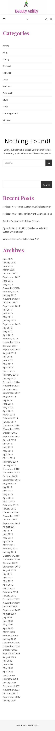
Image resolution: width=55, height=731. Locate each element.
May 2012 (8, 494)
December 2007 (11, 685)
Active (6, 45)
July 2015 (7, 356)
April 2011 (8, 541)
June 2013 (8, 447)
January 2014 (9, 421)
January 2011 (9, 552)
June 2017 (8, 313)
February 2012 (10, 505)
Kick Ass (7, 72)
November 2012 (11, 472)
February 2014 (10, 418)
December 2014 (11, 382)
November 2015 (11, 342)
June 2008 (8, 664)
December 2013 (11, 425)
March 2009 (9, 631)
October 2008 (10, 649)
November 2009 (11, 602)
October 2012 (10, 476)
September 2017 (11, 305)
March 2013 (9, 458)
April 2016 (8, 334)
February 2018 (10, 291)
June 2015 (8, 360)
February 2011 (10, 548)
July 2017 (7, 309)
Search (46, 184)
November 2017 (11, 298)
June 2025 (8, 258)
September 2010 (11, 566)
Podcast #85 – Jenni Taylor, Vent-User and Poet (27, 213)
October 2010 (10, 562)
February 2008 (10, 678)
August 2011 (9, 526)
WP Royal (34, 725)
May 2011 (8, 537)
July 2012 (7, 487)
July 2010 (7, 573)
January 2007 (9, 700)
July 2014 (7, 400)
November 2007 (11, 689)
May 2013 (8, 450)
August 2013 (9, 439)
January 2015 (9, 378)
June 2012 (8, 490)
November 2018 (11, 287)
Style (5, 99)
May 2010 (8, 581)
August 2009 (9, 613)
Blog (5, 52)
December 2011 (11, 512)
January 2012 (9, 508)
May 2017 (8, 316)
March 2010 (9, 588)
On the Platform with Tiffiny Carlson (21, 220)
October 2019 (10, 273)
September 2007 (11, 696)
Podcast (7, 86)
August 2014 (9, 396)
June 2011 (8, 533)
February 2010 (10, 591)
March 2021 (9, 269)
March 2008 (9, 675)
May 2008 (8, 667)
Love (5, 79)
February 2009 (10, 635)
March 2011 (9, 544)
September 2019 (11, 277)
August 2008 (9, 657)
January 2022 (9, 262)
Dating (6, 59)
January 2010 (9, 595)
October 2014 (10, 389)
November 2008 (11, 646)
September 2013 (11, 436)
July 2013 (7, 443)
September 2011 (11, 523)
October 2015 (10, 345)
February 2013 (10, 461)
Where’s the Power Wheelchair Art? (21, 238)
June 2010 (8, 577)
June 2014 (8, 403)
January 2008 (9, 682)
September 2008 (11, 653)
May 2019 (8, 284)
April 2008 (8, 671)
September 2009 (11, 610)
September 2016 (11, 324)
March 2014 (9, 414)
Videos (6, 120)
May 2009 (8, 624)
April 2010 (8, 584)
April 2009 (8, 628)
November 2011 (11, 516)
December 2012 (11, 468)
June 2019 (8, 280)
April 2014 (8, 410)
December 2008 (11, 642)
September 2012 (11, 479)
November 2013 (11, 429)
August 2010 (9, 570)
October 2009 (10, 606)
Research (7, 93)
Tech (5, 106)
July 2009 (7, 617)
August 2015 (9, 353)
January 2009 (9, 639)
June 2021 (8, 266)
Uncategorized (10, 113)
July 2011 (7, 530)
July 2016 (7, 327)
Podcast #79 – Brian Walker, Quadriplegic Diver (27, 206)
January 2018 (9, 295)
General (7, 65)
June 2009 (8, 620)
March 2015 (9, 371)
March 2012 (9, 501)
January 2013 (9, 465)
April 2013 (8, 454)
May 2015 (8, 363)
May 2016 (8, 331)
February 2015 (10, 374)
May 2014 (8, 407)
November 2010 (11, 559)
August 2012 (9, 483)
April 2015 (8, 367)
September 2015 (11, 349)
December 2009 (11, 599)
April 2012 (8, 497)
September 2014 (11, 392)
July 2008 (7, 660)
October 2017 (10, 302)
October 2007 (10, 693)
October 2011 (10, 519)
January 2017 (9, 320)
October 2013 (10, 432)
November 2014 (11, 385)
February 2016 (10, 338)
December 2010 (11, 555)
